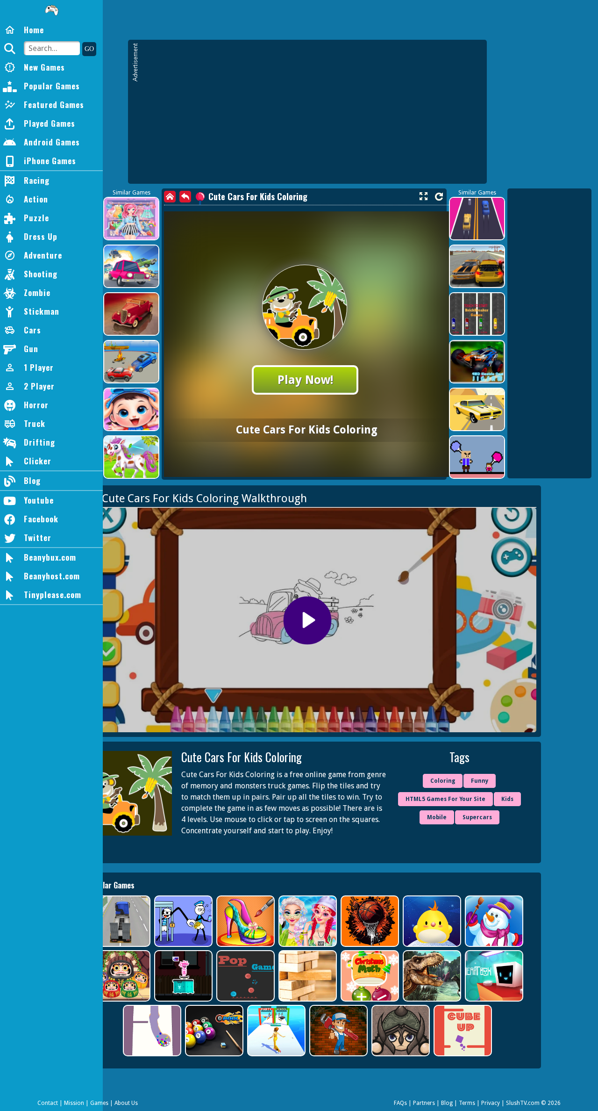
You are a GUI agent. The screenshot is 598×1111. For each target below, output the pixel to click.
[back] (185, 196)
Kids (507, 799)
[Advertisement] (312, 115)
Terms (467, 1103)
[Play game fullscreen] (423, 196)
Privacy (490, 1103)
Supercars (477, 817)
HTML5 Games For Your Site (445, 799)
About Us (126, 1103)
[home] (170, 196)
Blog (447, 1103)
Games (99, 1103)
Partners (424, 1103)
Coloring (442, 781)
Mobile (437, 817)
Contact (47, 1103)
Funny (479, 781)
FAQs (400, 1103)
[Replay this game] (439, 197)
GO (89, 48)
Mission (74, 1103)
